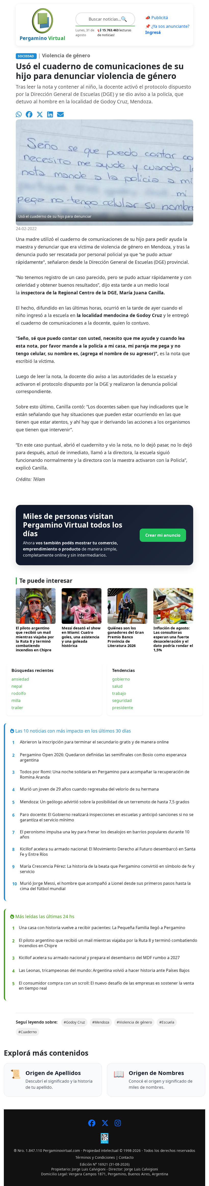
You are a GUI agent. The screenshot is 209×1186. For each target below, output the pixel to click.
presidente (122, 707)
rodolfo (18, 693)
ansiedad (20, 679)
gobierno (121, 679)
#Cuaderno (27, 1031)
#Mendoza (100, 1022)
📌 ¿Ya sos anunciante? (167, 29)
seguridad (122, 700)
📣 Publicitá (156, 17)
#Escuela (166, 1022)
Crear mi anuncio (162, 535)
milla (16, 700)
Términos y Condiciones (95, 1157)
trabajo (119, 693)
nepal (16, 686)
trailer (17, 707)
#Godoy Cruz (74, 1022)
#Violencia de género (134, 1022)
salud (117, 686)
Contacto (126, 1157)
